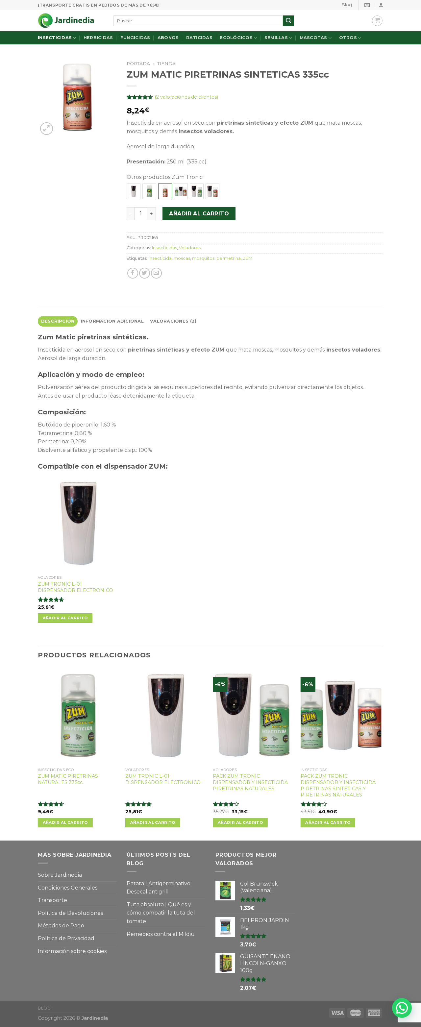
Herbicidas (98, 37)
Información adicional (112, 321)
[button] (402, 1008)
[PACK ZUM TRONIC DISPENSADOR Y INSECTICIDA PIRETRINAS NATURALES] (196, 191)
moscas (182, 258)
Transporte (52, 900)
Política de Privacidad (66, 938)
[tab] (58, 321)
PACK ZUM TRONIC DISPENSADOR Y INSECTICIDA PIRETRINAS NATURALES (250, 782)
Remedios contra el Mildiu (161, 934)
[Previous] (38, 753)
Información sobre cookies (72, 951)
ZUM (247, 258)
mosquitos (203, 258)
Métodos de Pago (61, 925)
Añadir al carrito (199, 213)
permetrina (228, 258)
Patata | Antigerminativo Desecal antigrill (158, 887)
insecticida (160, 258)
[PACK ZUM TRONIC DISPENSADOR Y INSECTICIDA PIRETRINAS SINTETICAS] (212, 191)
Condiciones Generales (67, 888)
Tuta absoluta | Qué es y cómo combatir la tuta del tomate (161, 912)
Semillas (276, 37)
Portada (138, 63)
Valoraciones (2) (173, 321)
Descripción (58, 321)
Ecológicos (236, 37)
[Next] (381, 753)
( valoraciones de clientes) (186, 97)
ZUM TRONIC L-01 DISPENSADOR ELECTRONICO (75, 587)
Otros (348, 37)
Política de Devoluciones (70, 913)
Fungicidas (135, 37)
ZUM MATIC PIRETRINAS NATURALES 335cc (68, 779)
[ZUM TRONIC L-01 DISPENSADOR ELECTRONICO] (133, 191)
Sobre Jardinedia (60, 875)
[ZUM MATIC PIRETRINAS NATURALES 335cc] (149, 191)
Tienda (166, 63)
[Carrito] (377, 20)
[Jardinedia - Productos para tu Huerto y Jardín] (71, 20)
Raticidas (199, 37)
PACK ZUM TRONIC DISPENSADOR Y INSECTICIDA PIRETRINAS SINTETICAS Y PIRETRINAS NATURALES (338, 785)
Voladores (190, 247)
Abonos (168, 37)
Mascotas (313, 37)
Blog (347, 4)
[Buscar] (288, 21)
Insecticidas (55, 37)
